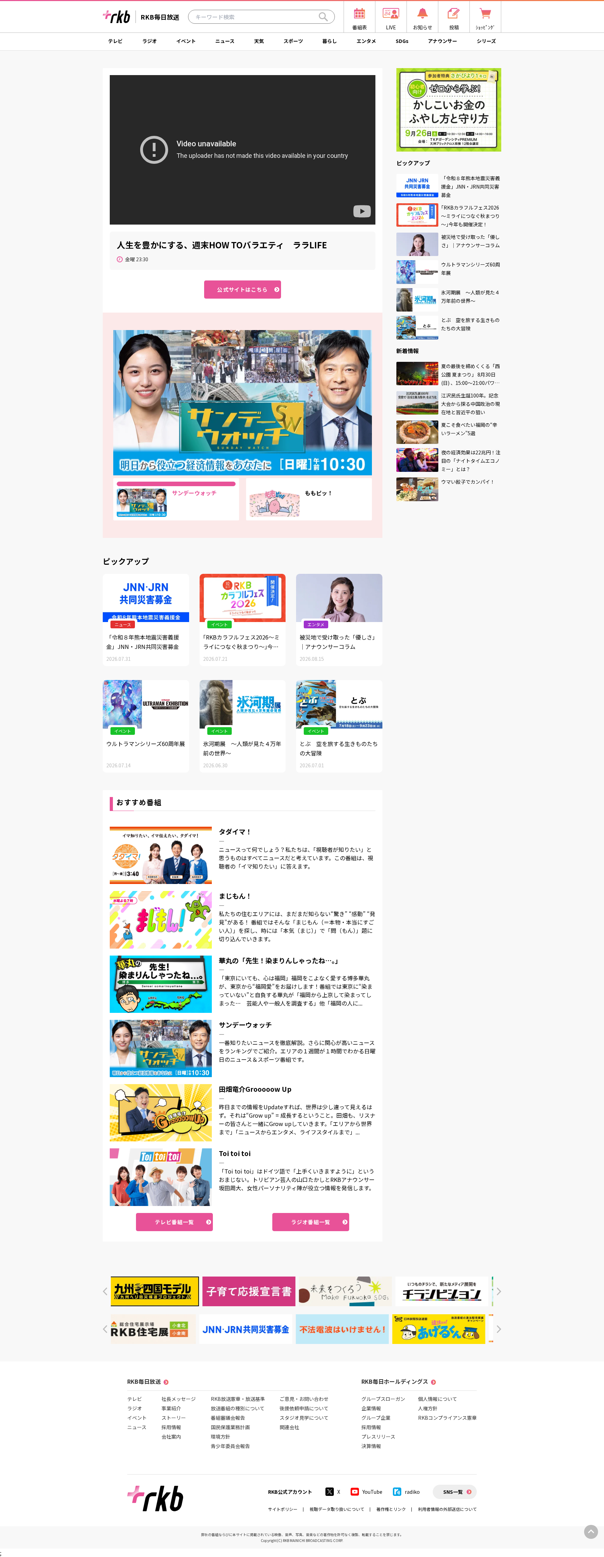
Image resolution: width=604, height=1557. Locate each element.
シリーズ (486, 40)
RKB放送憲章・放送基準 (238, 1398)
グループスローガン (383, 1398)
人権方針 (428, 1408)
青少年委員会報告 (230, 1445)
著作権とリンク (391, 1509)
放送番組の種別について (238, 1408)
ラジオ (149, 40)
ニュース (225, 40)
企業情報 (371, 1408)
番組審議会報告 (228, 1417)
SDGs (402, 40)
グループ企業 (375, 1417)
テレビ (115, 40)
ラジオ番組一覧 (311, 1222)
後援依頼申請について (304, 1408)
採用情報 (171, 1427)
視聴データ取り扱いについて (337, 1509)
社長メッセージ (178, 1398)
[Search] (323, 16)
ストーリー (173, 1417)
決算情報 (371, 1445)
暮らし (329, 40)
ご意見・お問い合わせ (304, 1398)
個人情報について (437, 1398)
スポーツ (293, 40)
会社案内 (171, 1436)
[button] (105, 1291)
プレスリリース (378, 1436)
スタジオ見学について (304, 1417)
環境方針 (220, 1436)
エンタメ (366, 40)
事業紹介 (171, 1408)
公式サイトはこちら (242, 289)
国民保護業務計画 (230, 1427)
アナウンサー (442, 40)
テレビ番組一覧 (174, 1222)
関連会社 (289, 1427)
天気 (259, 40)
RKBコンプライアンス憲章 (447, 1417)
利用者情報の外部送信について (447, 1509)
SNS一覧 (453, 1491)
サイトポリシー (282, 1509)
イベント (186, 40)
